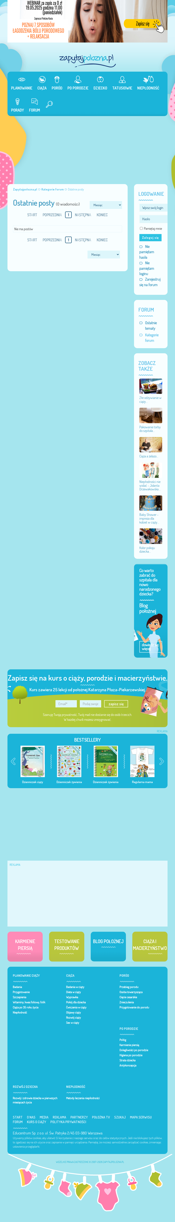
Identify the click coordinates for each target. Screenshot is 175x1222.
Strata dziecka (128, 1060)
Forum (18, 1122)
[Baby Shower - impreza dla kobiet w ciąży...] (150, 502)
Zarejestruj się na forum (149, 282)
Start (18, 1117)
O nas (31, 1117)
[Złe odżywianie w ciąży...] (150, 385)
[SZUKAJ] (47, 105)
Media (44, 1117)
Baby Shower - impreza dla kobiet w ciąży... (149, 518)
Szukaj (120, 1117)
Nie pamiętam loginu (146, 268)
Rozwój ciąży (73, 1017)
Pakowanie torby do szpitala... (150, 429)
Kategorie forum (152, 337)
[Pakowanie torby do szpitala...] (150, 415)
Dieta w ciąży (73, 992)
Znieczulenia (127, 1002)
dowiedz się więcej (150, 646)
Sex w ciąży (72, 1023)
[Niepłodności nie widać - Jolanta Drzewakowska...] (150, 469)
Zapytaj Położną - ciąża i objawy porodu (87, 60)
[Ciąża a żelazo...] (150, 444)
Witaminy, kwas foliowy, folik (29, 1002)
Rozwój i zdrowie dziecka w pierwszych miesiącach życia (35, 1100)
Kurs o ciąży (36, 1122)
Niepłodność (20, 1012)
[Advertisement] (87, 148)
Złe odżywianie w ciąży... (150, 400)
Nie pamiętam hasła (146, 252)
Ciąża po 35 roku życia (25, 1007)
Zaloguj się (150, 237)
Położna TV (101, 1117)
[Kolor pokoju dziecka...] (150, 536)
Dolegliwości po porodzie (134, 1050)
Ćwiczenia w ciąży (76, 1007)
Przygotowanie (21, 992)
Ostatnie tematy (151, 325)
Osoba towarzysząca (131, 992)
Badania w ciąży (75, 987)
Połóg (123, 1040)
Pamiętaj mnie (153, 228)
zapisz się (116, 703)
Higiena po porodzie (131, 1055)
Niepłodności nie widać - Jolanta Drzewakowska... (149, 485)
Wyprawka (72, 997)
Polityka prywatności (68, 1122)
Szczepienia (19, 997)
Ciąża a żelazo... (148, 456)
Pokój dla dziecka (76, 1002)
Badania (17, 987)
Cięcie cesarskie (128, 997)
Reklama (59, 1117)
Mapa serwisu (141, 1117)
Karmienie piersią (129, 1045)
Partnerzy (79, 1117)
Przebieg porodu (129, 987)
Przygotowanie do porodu (134, 1007)
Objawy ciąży (73, 1012)
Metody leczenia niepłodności (83, 1098)
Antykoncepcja (128, 1065)
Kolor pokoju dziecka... (147, 550)
